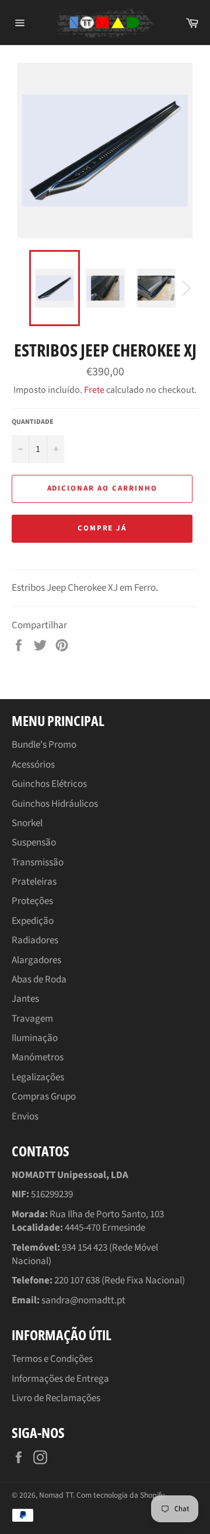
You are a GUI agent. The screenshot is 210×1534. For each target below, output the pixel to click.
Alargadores (36, 960)
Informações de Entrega (60, 1379)
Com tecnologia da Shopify (120, 1495)
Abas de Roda (39, 980)
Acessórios (33, 765)
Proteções (32, 901)
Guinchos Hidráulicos (55, 804)
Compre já (102, 528)
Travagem (32, 1019)
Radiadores (35, 940)
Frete (94, 390)
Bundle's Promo (44, 745)
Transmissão (38, 862)
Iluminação (35, 1038)
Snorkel (27, 823)
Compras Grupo (44, 1097)
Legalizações (38, 1077)
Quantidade (33, 422)
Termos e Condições (52, 1359)
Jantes (25, 999)
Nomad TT (56, 1495)
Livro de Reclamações (56, 1398)
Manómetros (38, 1057)
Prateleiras (34, 882)
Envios (25, 1117)
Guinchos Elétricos (49, 784)
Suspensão (34, 843)
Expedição (33, 921)
